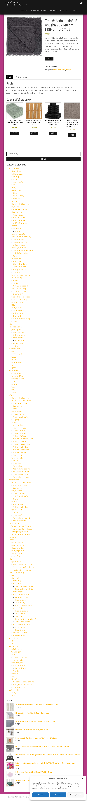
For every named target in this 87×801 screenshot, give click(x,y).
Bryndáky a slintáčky (22, 597)
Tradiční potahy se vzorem (20, 532)
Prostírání (14, 381)
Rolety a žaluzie (13, 638)
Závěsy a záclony (14, 690)
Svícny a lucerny (18, 196)
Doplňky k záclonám (19, 313)
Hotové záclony (18, 316)
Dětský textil (15, 578)
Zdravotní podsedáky (20, 300)
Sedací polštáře (18, 294)
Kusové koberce (16, 259)
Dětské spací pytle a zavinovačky (26, 619)
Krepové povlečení (19, 431)
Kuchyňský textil (14, 371)
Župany (13, 368)
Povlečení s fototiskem (20, 442)
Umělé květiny (15, 199)
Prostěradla (14, 461)
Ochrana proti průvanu (18, 545)
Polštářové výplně (19, 666)
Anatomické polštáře (22, 668)
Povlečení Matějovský (20, 436)
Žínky (12, 365)
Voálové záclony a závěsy (21, 319)
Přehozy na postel (17, 458)
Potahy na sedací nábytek (17, 573)
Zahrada (11, 676)
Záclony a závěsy (16, 308)
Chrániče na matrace (20, 403)
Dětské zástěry (20, 603)
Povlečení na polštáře (20, 657)
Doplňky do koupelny (18, 174)
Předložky (14, 357)
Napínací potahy (13, 524)
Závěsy (15, 321)
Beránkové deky (18, 215)
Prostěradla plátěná (19, 521)
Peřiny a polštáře (38, 11)
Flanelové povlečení (19, 428)
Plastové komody (21, 341)
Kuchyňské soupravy (20, 242)
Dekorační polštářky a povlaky (21, 204)
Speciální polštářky (17, 553)
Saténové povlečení (19, 452)
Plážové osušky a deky (20, 354)
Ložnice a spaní (13, 480)
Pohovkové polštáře (17, 548)
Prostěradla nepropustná (21, 469)
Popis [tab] (9, 77)
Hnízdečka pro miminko (22, 622)
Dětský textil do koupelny (21, 625)
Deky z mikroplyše (19, 220)
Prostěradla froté (18, 463)
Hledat (43, 159)
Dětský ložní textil (19, 608)
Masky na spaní (16, 652)
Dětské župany (20, 630)
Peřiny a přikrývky (19, 414)
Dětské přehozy (20, 616)
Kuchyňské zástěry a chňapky (21, 237)
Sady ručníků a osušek (20, 286)
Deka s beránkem (19, 218)
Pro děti (11, 575)
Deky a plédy (15, 207)
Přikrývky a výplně (17, 663)
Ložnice (11, 395)
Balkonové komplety (19, 311)
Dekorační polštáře (17, 543)
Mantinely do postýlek (20, 633)
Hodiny (13, 185)
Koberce (63, 11)
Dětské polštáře (18, 584)
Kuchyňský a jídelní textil (19, 248)
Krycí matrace (17, 406)
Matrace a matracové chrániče (21, 401)
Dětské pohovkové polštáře (24, 586)
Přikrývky (16, 671)
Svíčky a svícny (16, 190)
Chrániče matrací (16, 649)
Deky (10, 324)
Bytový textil (12, 201)
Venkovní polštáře (19, 687)
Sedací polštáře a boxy (18, 289)
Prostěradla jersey (19, 466)
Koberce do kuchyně (20, 264)
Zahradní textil (15, 679)
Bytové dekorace (16, 171)
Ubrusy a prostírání (17, 302)
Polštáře (11, 540)
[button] (83, 779)
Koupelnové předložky (18, 234)
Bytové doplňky (13, 169)
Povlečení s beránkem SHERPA (23, 439)
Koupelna (14, 226)
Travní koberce (18, 272)
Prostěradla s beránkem (21, 472)
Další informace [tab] (21, 77)
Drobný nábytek (16, 177)
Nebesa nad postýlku (20, 635)
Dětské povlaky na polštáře (24, 589)
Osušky (68, 70)
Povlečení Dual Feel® (20, 433)
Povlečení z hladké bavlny (21, 444)
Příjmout (40, 795)
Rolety (13, 641)
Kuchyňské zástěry (19, 245)
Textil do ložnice (13, 646)
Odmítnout (58, 795)
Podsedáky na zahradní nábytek (23, 682)
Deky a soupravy (16, 212)
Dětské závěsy (17, 592)
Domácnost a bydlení (15, 327)
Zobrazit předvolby (75, 795)
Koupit (49, 59)
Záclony (13, 693)
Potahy (10, 559)
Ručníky (73, 11)
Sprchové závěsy (16, 362)
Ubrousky (14, 384)
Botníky (15, 179)
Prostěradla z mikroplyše (21, 477)
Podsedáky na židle (19, 291)
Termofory (16, 556)
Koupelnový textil (59, 70)
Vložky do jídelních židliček (24, 605)
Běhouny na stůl (16, 373)
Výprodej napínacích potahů (20, 534)
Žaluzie (13, 644)
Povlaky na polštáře (17, 551)
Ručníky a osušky (18, 229)
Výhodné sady (17, 455)
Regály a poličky (18, 182)
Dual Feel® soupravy (20, 209)
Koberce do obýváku (20, 267)
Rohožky (13, 188)
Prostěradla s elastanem (21, 474)
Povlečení (23, 11)
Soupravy (16, 420)
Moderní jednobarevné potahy (21, 526)
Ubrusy (13, 387)
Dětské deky (17, 581)
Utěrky (15, 256)
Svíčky (15, 193)
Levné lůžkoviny (12, 2)
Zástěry (13, 392)
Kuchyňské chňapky (19, 239)
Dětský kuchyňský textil (21, 594)
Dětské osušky (20, 627)
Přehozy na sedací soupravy (20, 275)
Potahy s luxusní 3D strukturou (21, 529)
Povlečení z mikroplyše (20, 447)
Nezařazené (12, 537)
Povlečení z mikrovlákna (21, 450)
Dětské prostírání (20, 600)
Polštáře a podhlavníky (20, 417)
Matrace (53, 11)
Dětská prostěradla (21, 611)
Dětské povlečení (18, 425)
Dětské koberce (18, 261)
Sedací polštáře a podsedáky (20, 297)
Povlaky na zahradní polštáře (22, 685)
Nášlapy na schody (19, 270)
